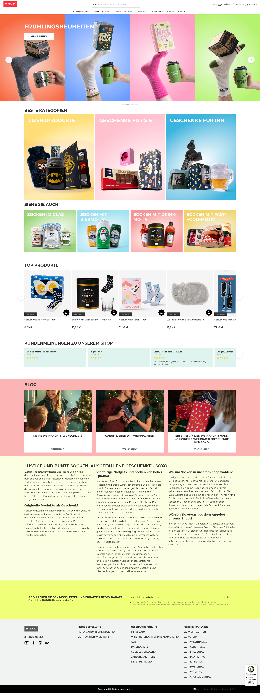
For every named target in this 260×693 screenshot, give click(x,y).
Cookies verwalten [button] (143, 652)
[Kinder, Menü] (177, 11)
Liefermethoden (141, 661)
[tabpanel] (130, 57)
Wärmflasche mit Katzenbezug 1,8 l (186, 319)
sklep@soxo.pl (34, 637)
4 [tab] (136, 104)
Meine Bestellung (89, 627)
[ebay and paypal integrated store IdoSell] (215, 689)
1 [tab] (123, 104)
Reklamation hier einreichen (97, 632)
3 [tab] (132, 104)
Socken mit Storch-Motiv (133, 319)
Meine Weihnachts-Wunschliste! (58, 435)
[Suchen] (95, 4)
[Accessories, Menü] (165, 11)
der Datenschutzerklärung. (216, 604)
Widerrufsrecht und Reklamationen (155, 637)
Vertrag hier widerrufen (94, 637)
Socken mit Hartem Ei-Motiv (40, 319)
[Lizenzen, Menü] (147, 11)
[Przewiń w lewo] (8, 60)
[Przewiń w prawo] (251, 60)
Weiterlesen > (58, 449)
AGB (133, 642)
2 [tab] (127, 104)
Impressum (138, 632)
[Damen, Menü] (122, 11)
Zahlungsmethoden (144, 657)
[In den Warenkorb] (66, 312)
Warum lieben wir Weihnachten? (130, 435)
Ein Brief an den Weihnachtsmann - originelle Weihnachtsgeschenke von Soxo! (202, 439)
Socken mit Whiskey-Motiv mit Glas (91, 319)
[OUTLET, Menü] (188, 11)
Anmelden (225, 597)
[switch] (251, 682)
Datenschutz (139, 647)
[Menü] (255, 666)
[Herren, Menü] (134, 11)
